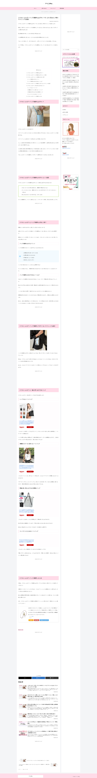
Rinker (32, 616)
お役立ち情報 (21, 629)
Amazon (31, 620)
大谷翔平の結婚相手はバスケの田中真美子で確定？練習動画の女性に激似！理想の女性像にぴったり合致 (70, 100)
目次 (37, 70)
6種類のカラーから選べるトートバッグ (35, 89)
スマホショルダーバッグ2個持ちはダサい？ (35, 72)
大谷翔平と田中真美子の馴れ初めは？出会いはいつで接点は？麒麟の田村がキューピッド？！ (70, 88)
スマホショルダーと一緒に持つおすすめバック (35, 85)
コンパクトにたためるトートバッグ (34, 94)
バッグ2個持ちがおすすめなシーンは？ (35, 81)
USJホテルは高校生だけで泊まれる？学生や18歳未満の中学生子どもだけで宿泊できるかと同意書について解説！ (70, 76)
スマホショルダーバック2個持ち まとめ (34, 96)
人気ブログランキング (66, 148)
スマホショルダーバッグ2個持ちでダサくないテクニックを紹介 (38, 83)
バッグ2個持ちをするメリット (33, 79)
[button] (52, 678)
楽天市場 (36, 620)
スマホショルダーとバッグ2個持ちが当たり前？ (36, 77)
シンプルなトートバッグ (32, 87)
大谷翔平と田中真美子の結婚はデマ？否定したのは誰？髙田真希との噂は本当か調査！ (70, 82)
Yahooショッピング (44, 620)
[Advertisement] (38, 59)
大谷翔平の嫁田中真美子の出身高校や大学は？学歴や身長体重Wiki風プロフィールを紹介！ (70, 94)
